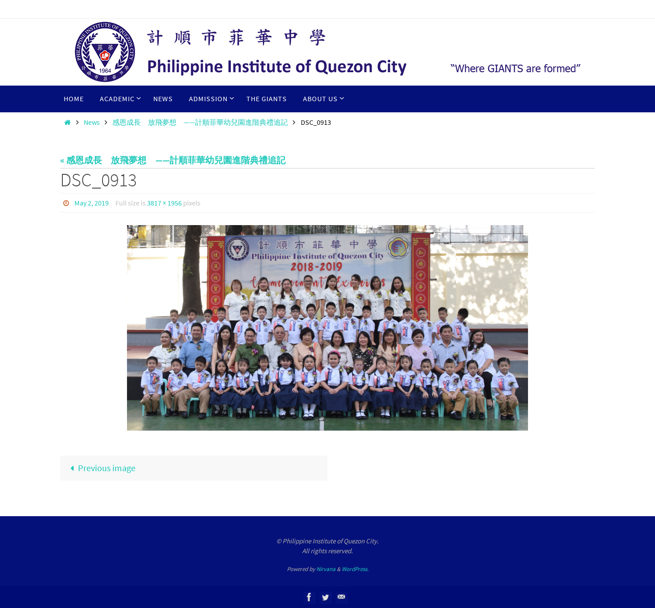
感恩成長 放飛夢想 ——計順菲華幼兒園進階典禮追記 (200, 122)
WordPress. (355, 569)
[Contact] (341, 597)
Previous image (106, 467)
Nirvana (326, 569)
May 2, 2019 (91, 202)
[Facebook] (309, 597)
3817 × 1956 (164, 202)
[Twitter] (325, 597)
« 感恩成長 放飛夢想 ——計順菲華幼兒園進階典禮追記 (173, 159)
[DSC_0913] (327, 328)
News (92, 122)
